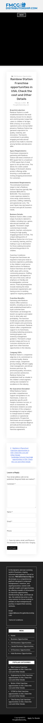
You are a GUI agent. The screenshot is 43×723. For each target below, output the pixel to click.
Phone (9, 531)
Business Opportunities (19, 639)
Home (13, 636)
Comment (11, 484)
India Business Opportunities (21, 653)
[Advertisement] (21, 44)
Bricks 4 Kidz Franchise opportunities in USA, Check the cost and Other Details (20, 685)
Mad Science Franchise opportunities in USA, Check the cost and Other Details (20, 669)
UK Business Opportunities (20, 650)
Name (10, 512)
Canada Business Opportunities (22, 646)
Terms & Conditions (16, 620)
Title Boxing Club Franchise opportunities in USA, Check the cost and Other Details (20, 702)
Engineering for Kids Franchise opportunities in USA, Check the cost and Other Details (21, 677)
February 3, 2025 (20, 103)
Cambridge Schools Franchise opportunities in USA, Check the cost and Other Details (21, 459)
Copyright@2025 (20, 718)
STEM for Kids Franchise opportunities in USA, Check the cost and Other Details (20, 693)
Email (9, 521)
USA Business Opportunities (23, 76)
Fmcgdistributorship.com (21, 105)
